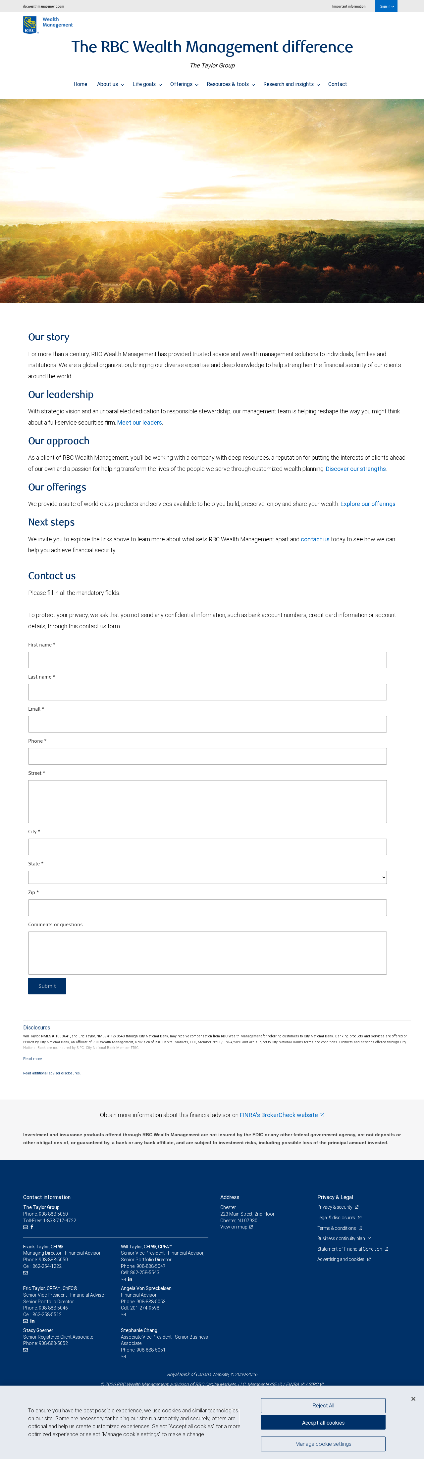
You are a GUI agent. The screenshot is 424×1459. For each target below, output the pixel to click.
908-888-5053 (151, 1302)
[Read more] (32, 1058)
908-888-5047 (151, 1266)
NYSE (271, 1384)
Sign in (385, 6)
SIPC (313, 1384)
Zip (33, 893)
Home (80, 84)
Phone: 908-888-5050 (45, 1214)
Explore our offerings (368, 504)
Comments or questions (55, 925)
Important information (349, 6)
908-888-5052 (53, 1343)
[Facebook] (32, 1227)
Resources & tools (228, 84)
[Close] (413, 1399)
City (34, 832)
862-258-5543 (144, 1272)
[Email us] (26, 1227)
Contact (337, 84)
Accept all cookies (323, 1422)
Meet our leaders (139, 422)
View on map (233, 1227)
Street (36, 773)
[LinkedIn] (131, 1279)
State (36, 864)
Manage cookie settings (323, 1443)
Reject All (323, 1405)
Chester (228, 1207)
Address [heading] (229, 1197)
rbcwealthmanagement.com (43, 6)
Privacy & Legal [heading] (335, 1197)
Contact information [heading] (47, 1197)
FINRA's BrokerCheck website (279, 1115)
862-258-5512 (47, 1314)
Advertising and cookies (341, 1259)
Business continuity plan (341, 1238)
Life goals (144, 84)
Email (36, 709)
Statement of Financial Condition (350, 1249)
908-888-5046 (53, 1308)
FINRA (292, 1384)
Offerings (182, 84)
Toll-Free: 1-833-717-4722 (49, 1221)
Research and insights (289, 84)
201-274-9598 (144, 1308)
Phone (37, 741)
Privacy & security (335, 1207)
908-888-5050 (53, 1260)
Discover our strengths (356, 469)
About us (108, 84)
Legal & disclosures (336, 1218)
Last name (41, 677)
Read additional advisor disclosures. (52, 1073)
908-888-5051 (151, 1350)
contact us (315, 539)
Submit (47, 986)
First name (42, 645)
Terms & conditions (337, 1228)
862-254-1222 (47, 1266)
